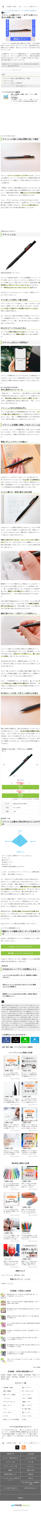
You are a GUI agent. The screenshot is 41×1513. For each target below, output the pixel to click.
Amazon (22, 780)
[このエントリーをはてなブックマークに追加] (34, 1040)
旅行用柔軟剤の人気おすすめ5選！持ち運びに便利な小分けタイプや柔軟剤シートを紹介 (23, 1345)
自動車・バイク (26, 1401)
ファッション (6, 1398)
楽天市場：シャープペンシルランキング (20, 953)
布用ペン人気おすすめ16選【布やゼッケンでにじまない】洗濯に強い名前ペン (11, 1263)
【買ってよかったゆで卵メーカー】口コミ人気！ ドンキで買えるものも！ (23, 1360)
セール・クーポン (27, 1416)
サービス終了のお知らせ (10, 1488)
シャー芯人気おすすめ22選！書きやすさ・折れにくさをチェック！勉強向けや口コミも (29, 1100)
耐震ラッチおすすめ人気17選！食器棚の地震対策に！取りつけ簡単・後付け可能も (23, 1302)
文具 (20, 6)
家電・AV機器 (7, 1391)
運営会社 (30, 1474)
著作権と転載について (10, 1474)
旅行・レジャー (26, 1412)
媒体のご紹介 (30, 1470)
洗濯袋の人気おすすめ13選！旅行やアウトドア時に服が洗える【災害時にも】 (23, 1316)
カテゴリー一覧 (10, 1462)
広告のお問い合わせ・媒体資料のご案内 (31, 1483)
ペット (5, 1409)
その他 (24, 1419)
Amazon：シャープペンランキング (20, 946)
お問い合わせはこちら (31, 1488)
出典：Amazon (15, 272)
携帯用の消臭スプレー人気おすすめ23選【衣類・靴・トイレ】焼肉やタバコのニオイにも (22, 1295)
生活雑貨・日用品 (11, 6)
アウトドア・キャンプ (9, 1401)
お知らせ (30, 1478)
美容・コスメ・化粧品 (9, 1394)
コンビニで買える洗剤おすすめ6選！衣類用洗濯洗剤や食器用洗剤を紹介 (23, 1324)
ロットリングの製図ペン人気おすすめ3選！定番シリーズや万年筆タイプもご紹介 (11, 1237)
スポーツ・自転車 (27, 1398)
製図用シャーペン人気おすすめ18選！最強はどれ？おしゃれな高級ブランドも (11, 1126)
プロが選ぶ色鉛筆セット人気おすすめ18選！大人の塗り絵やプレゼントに (29, 1237)
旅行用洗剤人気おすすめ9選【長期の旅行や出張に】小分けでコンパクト (23, 1309)
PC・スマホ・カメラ (27, 1391)
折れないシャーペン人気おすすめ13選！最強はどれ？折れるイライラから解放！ (11, 1152)
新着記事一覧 (10, 1454)
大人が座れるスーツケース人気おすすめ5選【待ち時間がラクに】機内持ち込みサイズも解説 (23, 1352)
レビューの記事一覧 (30, 1458)
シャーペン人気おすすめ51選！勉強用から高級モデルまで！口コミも (11, 1074)
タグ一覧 (30, 1462)
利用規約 (20, 1498)
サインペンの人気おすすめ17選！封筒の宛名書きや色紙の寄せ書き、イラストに (11, 1185)
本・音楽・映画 (26, 1409)
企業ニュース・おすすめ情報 (11, 1419)
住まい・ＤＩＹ (7, 1405)
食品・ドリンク (26, 1387)
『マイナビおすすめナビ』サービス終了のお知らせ (20, 10)
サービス (5, 1416)
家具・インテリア (27, 1405)
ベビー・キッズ (26, 1394)
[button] (4, 764)
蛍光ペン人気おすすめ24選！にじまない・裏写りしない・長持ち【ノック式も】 (29, 1185)
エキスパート (30, 1466)
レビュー (7, 12)
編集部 (10, 1470)
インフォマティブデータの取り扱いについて (10, 1479)
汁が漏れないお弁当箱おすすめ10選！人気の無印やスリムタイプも (23, 1331)
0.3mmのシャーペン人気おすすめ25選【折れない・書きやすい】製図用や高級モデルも (11, 1100)
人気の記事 (31, 1454)
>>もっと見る (36, 1367)
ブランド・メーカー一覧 (10, 1466)
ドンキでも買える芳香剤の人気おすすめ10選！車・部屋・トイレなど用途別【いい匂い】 (23, 1338)
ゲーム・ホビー (26, 1233)
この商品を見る (5, 272)
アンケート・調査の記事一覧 (10, 1458)
